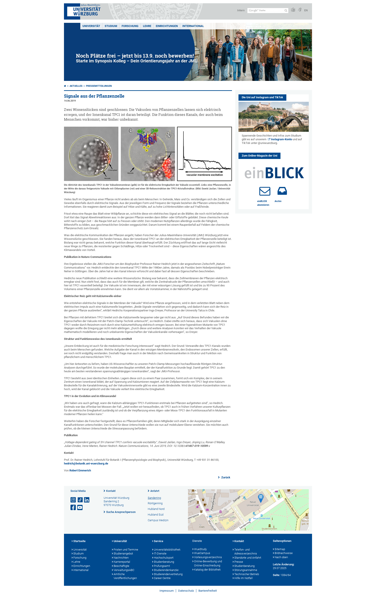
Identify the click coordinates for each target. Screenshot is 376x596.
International (193, 26)
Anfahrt (154, 490)
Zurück (225, 477)
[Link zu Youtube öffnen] (80, 507)
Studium (111, 26)
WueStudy (200, 549)
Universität (91, 26)
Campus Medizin (158, 520)
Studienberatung (164, 561)
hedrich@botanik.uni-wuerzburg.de (86, 463)
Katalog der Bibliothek (207, 569)
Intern (241, 10)
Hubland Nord (156, 509)
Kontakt (111, 490)
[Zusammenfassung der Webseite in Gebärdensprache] (299, 10)
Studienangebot (123, 553)
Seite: (276, 575)
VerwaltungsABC (124, 570)
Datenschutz (186, 590)
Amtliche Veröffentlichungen (125, 576)
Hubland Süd (155, 514)
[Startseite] (65, 86)
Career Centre (162, 578)
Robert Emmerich (80, 470)
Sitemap (280, 549)
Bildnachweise (284, 553)
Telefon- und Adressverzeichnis (245, 551)
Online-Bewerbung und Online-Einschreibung (208, 563)
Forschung (130, 26)
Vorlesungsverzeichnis (208, 557)
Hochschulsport (163, 557)
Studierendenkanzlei (166, 570)
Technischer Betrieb (246, 574)
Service (158, 541)
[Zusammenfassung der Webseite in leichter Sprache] (293, 10)
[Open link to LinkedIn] (87, 500)
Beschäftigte (121, 566)
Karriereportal (122, 561)
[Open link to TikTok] (80, 500)
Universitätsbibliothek (167, 549)
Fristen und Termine (126, 549)
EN (306, 10)
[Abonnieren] (264, 191)
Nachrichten (121, 557)
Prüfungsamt (162, 566)
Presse (238, 561)
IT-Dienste (160, 553)
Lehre (147, 26)
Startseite (79, 541)
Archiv (278, 201)
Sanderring (154, 497)
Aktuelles (76, 86)
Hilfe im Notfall (243, 578)
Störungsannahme (245, 570)
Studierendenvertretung (168, 574)
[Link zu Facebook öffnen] (73, 507)
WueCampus (202, 553)
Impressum (166, 590)
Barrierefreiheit (207, 590)
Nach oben (281, 557)
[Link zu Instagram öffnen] (73, 500)
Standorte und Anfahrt (247, 557)
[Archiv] (282, 191)
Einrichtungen (167, 26)
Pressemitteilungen (99, 86)
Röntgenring (155, 503)
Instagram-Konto (281, 139)
